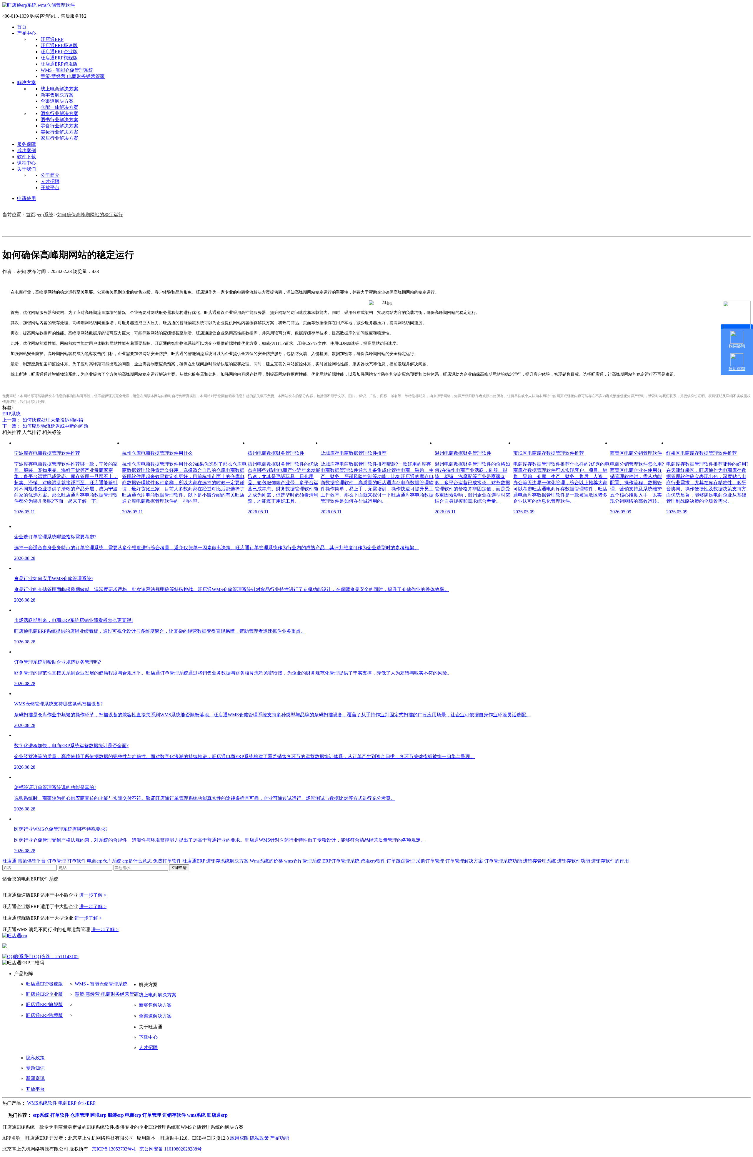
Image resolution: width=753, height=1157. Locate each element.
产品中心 (26, 33)
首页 (21, 26)
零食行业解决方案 (59, 125)
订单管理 (56, 860)
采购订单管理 (430, 860)
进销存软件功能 (573, 860)
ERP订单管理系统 (340, 860)
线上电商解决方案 (59, 88)
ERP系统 (11, 413)
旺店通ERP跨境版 (59, 63)
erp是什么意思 (137, 860)
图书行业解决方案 (59, 119)
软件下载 (26, 156)
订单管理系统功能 (503, 860)
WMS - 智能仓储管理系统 (67, 70)
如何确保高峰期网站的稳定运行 (90, 214)
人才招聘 (50, 181)
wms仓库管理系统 (302, 860)
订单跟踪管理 (401, 860)
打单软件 (76, 860)
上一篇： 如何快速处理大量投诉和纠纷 (43, 419)
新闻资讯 (35, 1078)
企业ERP (86, 1103)
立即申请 (179, 867)
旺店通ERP (52, 39)
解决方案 (26, 82)
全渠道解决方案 (57, 101)
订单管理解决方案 (464, 860)
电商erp (133, 1115)
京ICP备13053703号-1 (114, 1148)
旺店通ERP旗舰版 (59, 57)
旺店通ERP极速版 (59, 45)
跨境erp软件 (373, 860)
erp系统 (45, 214)
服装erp (116, 1115)
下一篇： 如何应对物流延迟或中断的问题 (45, 426)
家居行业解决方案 (59, 138)
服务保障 (26, 144)
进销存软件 (174, 1115)
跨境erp (98, 1115)
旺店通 (9, 860)
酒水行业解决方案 (59, 113)
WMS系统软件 (42, 1103)
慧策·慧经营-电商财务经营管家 (73, 76)
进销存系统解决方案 (227, 860)
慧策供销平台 (32, 860)
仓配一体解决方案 (59, 107)
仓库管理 (79, 1115)
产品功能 (279, 1138)
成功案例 (26, 150)
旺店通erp (217, 1115)
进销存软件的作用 (610, 860)
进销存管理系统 (539, 860)
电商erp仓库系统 (104, 860)
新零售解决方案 (57, 94)
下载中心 (148, 1037)
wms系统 (196, 1115)
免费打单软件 (167, 860)
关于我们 (26, 169)
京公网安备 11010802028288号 (170, 1148)
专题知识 (35, 1068)
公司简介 (50, 175)
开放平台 (50, 187)
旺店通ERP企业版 (59, 51)
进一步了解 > (92, 895)
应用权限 (239, 1138)
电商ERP (67, 1103)
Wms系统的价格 (266, 860)
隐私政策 (35, 1057)
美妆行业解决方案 (59, 131)
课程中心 (26, 162)
